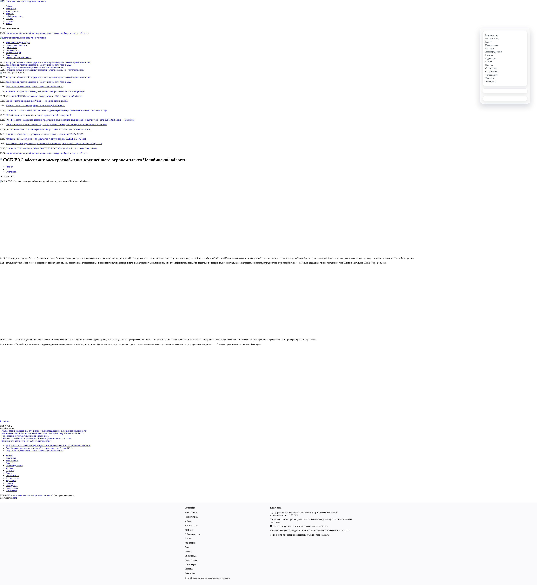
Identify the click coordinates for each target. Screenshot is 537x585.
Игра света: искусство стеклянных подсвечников (25, 436)
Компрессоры (12, 478)
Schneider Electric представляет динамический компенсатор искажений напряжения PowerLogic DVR (54, 143)
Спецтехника (12, 488)
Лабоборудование (14, 16)
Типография (11, 490)
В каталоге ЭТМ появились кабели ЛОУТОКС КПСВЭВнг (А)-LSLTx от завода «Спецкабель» (51, 148)
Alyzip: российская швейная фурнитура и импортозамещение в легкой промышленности (47, 62)
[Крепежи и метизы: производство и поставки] (23, 1)
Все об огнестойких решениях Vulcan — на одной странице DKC (37, 101)
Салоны (9, 483)
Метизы (9, 18)
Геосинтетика (12, 475)
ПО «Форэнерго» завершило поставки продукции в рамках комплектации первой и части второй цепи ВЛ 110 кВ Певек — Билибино (70, 120)
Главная (9, 167)
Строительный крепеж (16, 45)
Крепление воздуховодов (18, 42)
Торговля (10, 21)
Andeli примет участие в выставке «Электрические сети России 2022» (39, 65)
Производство (12, 50)
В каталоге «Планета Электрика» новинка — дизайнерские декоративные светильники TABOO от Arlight (56, 110)
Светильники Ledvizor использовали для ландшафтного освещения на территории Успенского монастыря (56, 124)
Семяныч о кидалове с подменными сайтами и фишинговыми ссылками (36, 438)
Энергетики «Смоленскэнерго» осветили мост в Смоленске (34, 67)
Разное (9, 23)
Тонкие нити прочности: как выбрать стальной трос (26, 441)
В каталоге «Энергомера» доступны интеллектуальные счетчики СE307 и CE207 (44, 134)
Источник (5, 421)
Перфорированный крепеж (18, 57)
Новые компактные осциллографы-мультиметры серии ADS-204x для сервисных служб (48, 129)
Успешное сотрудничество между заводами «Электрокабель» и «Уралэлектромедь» (45, 70)
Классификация (13, 52)
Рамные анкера (13, 55)
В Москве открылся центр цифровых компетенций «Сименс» (35, 105)
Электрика (11, 8)
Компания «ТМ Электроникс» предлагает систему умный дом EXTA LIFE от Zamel (46, 139)
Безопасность (12, 11)
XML (14, 498)
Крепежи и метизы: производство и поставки (30, 495)
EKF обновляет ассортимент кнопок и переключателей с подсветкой (38, 115)
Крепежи (10, 13)
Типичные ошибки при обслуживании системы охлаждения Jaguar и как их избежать (46, 33)
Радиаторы (11, 480)
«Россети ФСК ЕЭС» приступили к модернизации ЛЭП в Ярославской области (44, 96)
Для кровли (11, 47)
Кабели (9, 6)
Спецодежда (11, 485)
